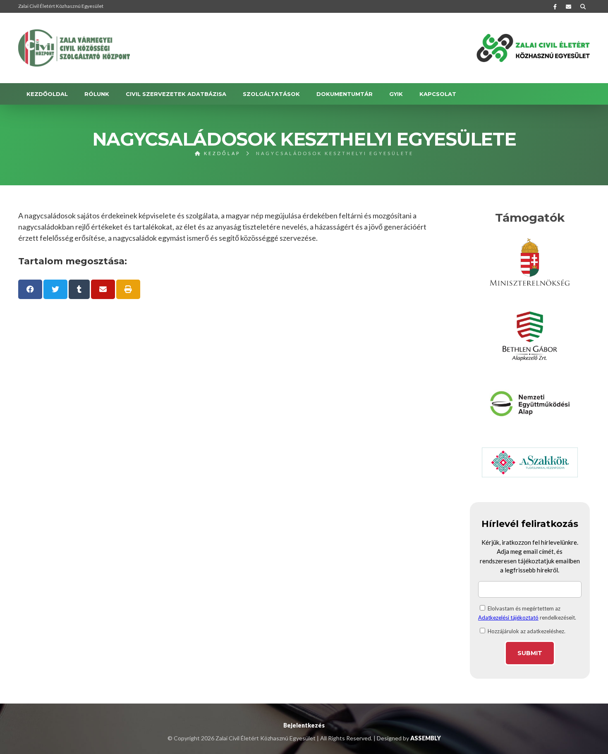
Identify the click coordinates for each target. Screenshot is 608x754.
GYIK (396, 94)
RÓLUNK (96, 94)
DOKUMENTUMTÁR (344, 94)
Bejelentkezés (304, 725)
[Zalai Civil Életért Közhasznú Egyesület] (74, 48)
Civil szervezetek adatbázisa (176, 94)
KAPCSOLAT (437, 94)
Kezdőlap (220, 153)
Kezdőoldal (47, 94)
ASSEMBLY (425, 738)
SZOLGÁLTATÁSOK (271, 94)
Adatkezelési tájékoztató (508, 617)
